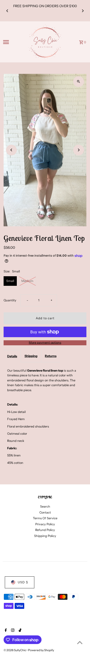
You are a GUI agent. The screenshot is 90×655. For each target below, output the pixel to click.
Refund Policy (45, 530)
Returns (50, 356)
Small (10, 281)
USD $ (23, 582)
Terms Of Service (45, 518)
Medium (27, 281)
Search (45, 506)
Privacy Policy (45, 524)
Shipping (30, 356)
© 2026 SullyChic (15, 650)
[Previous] (7, 10)
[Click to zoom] (78, 81)
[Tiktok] (19, 630)
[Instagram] (12, 630)
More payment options (45, 342)
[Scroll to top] (79, 642)
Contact (45, 512)
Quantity (10, 300)
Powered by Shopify (41, 650)
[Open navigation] (13, 42)
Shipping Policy (45, 536)
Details (12, 356)
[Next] (82, 10)
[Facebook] (5, 630)
